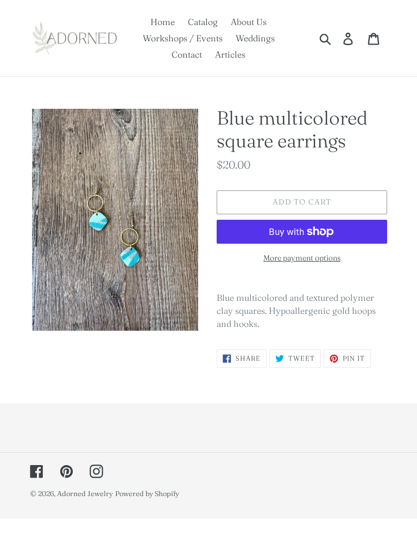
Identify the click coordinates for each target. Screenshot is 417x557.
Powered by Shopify (147, 493)
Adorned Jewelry (85, 493)
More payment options (301, 258)
